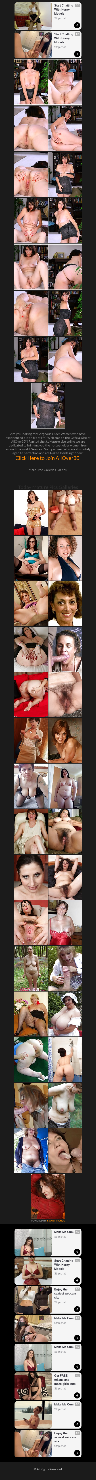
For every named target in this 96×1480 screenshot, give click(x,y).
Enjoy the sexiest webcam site (65, 1293)
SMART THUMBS (56, 1220)
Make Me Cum (64, 1232)
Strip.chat (60, 18)
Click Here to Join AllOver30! (48, 458)
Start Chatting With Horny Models (64, 9)
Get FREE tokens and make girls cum (65, 1379)
